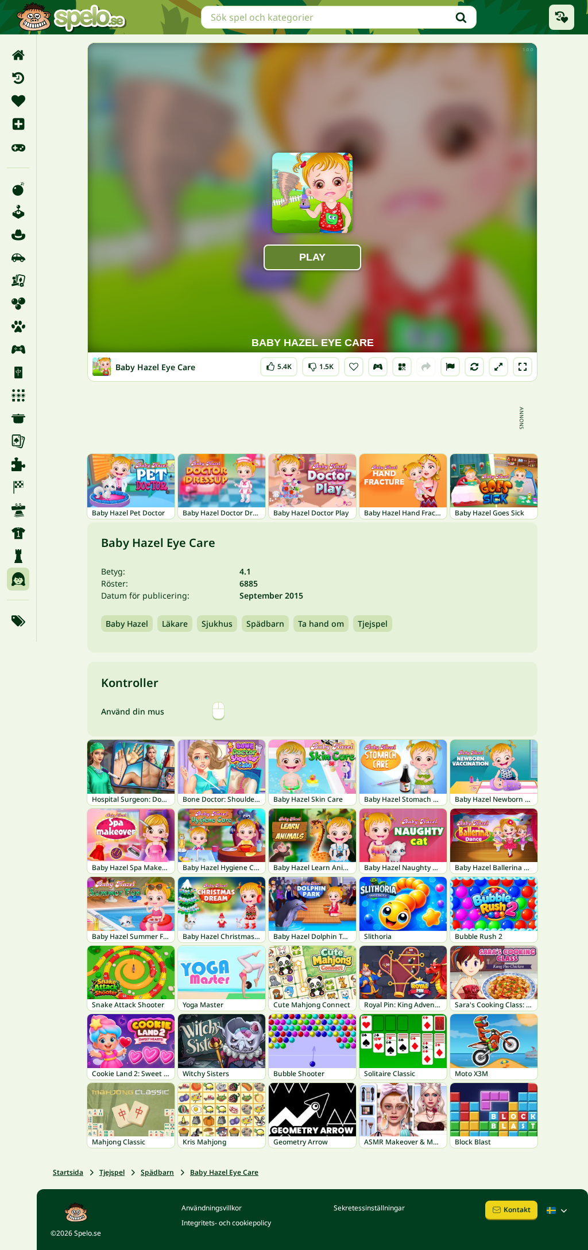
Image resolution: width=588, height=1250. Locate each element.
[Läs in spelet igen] (474, 366)
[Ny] (18, 123)
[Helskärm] (522, 366)
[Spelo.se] (71, 17)
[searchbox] (339, 17)
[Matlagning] (18, 418)
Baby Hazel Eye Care (224, 1172)
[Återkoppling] (450, 366)
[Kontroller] (378, 366)
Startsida (68, 1172)
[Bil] (18, 257)
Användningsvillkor (211, 1208)
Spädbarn (265, 623)
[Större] (498, 366)
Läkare (175, 623)
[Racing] (18, 487)
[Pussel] (18, 464)
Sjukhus (217, 623)
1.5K (320, 364)
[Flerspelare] (18, 349)
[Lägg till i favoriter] (353, 366)
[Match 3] (18, 395)
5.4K (278, 364)
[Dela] (426, 366)
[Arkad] (18, 211)
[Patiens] (18, 441)
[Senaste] (18, 78)
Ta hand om (321, 623)
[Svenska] (558, 1210)
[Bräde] (18, 280)
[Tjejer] (18, 579)
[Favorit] (18, 101)
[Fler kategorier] (18, 621)
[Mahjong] (18, 372)
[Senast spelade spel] (561, 17)
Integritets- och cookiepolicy (226, 1223)
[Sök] (461, 17)
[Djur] (18, 326)
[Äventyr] (18, 234)
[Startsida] (18, 55)
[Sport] (18, 533)
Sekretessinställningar (369, 1208)
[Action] (18, 188)
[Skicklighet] (18, 510)
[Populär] (18, 146)
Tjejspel (373, 623)
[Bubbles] (18, 303)
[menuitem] (18, 55)
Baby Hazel (127, 623)
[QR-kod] (402, 366)
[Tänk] (18, 556)
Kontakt (517, 1209)
